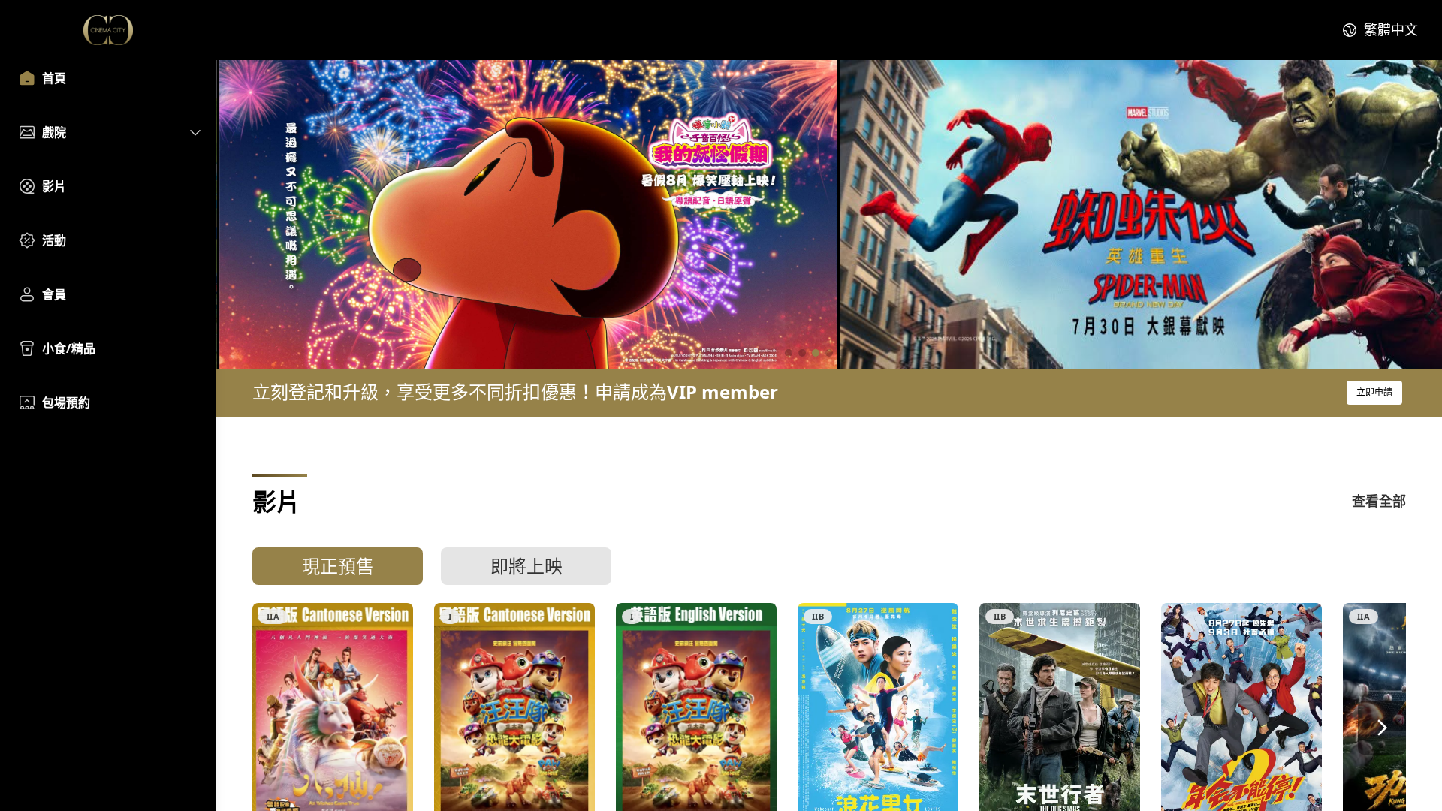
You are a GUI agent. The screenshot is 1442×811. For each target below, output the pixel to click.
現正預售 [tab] (338, 565)
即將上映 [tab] (526, 565)
